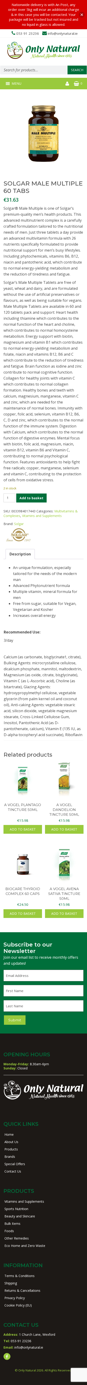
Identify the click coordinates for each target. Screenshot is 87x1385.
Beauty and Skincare (19, 1216)
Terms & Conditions (19, 1276)
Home (9, 1134)
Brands (9, 1156)
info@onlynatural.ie (63, 33)
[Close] (82, 14)
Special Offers (14, 1164)
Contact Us (12, 1171)
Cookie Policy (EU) (18, 1305)
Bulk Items (12, 1223)
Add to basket (31, 498)
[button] (16, 83)
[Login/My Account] (67, 83)
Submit (14, 1020)
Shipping (10, 1283)
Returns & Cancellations (22, 1290)
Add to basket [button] (23, 829)
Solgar (19, 524)
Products (11, 1149)
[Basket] (76, 83)
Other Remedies (16, 1238)
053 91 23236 (27, 33)
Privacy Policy (14, 1298)
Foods (9, 1231)
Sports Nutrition (16, 1209)
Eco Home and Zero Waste (24, 1245)
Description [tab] (20, 554)
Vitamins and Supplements (42, 516)
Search (77, 70)
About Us (11, 1142)
